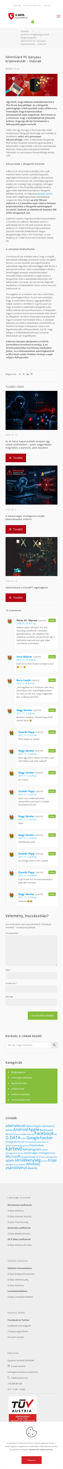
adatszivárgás (33, 1126)
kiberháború (42, 1142)
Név (8, 969)
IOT (23, 1142)
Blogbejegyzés (29, 37)
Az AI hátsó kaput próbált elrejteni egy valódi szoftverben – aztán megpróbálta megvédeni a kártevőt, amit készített (29, 444)
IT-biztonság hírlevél (18, 1331)
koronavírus (23, 1145)
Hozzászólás (12, 933)
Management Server (14, 1153)
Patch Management (48, 1157)
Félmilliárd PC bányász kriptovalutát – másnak (33, 42)
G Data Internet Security (20, 1216)
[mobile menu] (58, 16)
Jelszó (34, 1142)
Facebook (44, 1133)
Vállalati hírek (17, 1088)
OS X (37, 1156)
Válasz (52, 620)
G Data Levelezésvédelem (20, 1296)
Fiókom (47, 5)
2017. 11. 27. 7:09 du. (26, 659)
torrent (44, 1160)
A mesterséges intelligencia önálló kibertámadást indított (25, 518)
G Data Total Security (18, 1222)
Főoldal (25, 31)
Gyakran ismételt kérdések (21, 1360)
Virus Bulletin (20, 1164)
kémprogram (32, 1149)
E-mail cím (11, 983)
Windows (33, 1164)
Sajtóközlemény (19, 1083)
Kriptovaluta (37, 1145)
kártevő (14, 1148)
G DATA (13, 1137)
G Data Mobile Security (19, 1233)
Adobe (9, 1130)
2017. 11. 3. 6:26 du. (25, 713)
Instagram (11, 1141)
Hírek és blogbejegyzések (35, 34)
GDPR (23, 1138)
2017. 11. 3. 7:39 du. (27, 897)
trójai (52, 1160)
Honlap (9, 996)
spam (10, 1160)
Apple (33, 1129)
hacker (46, 1137)
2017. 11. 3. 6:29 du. (27, 775)
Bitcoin (9, 1134)
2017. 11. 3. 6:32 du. (27, 838)
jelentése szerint (44, 193)
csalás (23, 1134)
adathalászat (15, 1125)
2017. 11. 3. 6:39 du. (27, 856)
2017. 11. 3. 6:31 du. (27, 794)
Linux (45, 1149)
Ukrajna (9, 1164)
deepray (30, 1134)
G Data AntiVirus (16, 1285)
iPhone (28, 1142)
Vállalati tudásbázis (20, 1094)
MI (54, 1153)
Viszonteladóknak (32, 5)
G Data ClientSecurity (18, 1279)
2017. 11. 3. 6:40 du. (27, 875)
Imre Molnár (24, 656)
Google (33, 1137)
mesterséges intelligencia (38, 1152)
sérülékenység (27, 1160)
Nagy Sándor (24, 710)
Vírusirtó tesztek (16, 1337)
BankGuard (46, 1130)
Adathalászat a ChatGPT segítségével (27, 587)
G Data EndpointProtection (21, 1273)
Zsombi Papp (26, 732)
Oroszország (28, 1156)
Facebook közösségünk (19, 1325)
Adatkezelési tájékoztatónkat (41, 1449)
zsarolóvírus (16, 1167)
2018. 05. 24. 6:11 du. (26, 623)
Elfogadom (31, 1460)
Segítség (17, 5)
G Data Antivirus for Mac (20, 1244)
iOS (19, 1141)
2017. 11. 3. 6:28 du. (27, 753)
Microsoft (13, 1156)
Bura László (23, 680)
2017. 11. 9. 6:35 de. (25, 683)
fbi (55, 1134)
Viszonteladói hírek (20, 1099)
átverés (32, 1168)
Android (20, 1129)
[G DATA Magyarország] (19, 14)
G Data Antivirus (16, 1210)
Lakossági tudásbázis (21, 1077)
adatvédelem (48, 1126)
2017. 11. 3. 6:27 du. (27, 735)
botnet (17, 1134)
